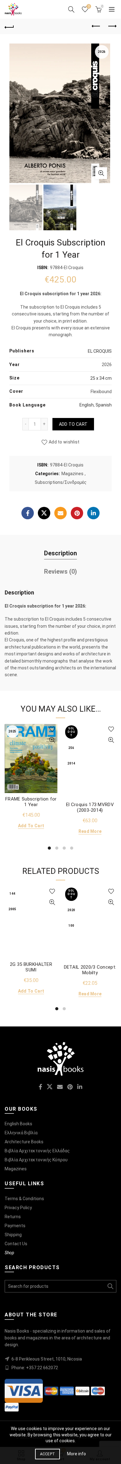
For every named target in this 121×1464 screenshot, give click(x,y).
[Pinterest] (77, 513)
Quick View (52, 740)
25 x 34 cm (101, 378)
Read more (90, 831)
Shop (9, 1252)
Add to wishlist (64, 441)
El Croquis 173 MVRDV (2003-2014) (90, 807)
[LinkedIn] (93, 513)
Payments (15, 1225)
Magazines (72, 473)
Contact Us (16, 1243)
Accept (47, 1454)
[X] (44, 513)
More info (76, 1453)
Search (110, 1286)
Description (60, 553)
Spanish (104, 404)
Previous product (96, 26)
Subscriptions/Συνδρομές (61, 482)
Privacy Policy (18, 1207)
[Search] (71, 9)
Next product (111, 26)
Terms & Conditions (24, 1198)
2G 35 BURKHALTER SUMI (31, 967)
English (86, 404)
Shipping (13, 1234)
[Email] (60, 513)
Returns (13, 1216)
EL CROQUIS (100, 351)
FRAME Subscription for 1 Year (31, 801)
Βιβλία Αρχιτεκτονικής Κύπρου (36, 1159)
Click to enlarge (101, 173)
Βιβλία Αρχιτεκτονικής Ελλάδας (37, 1150)
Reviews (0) (60, 571)
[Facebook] (27, 513)
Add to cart (73, 424)
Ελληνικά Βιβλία (21, 1132)
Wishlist (89, 6)
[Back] (9, 26)
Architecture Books (24, 1141)
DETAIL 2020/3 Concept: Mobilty (90, 969)
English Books (18, 1123)
